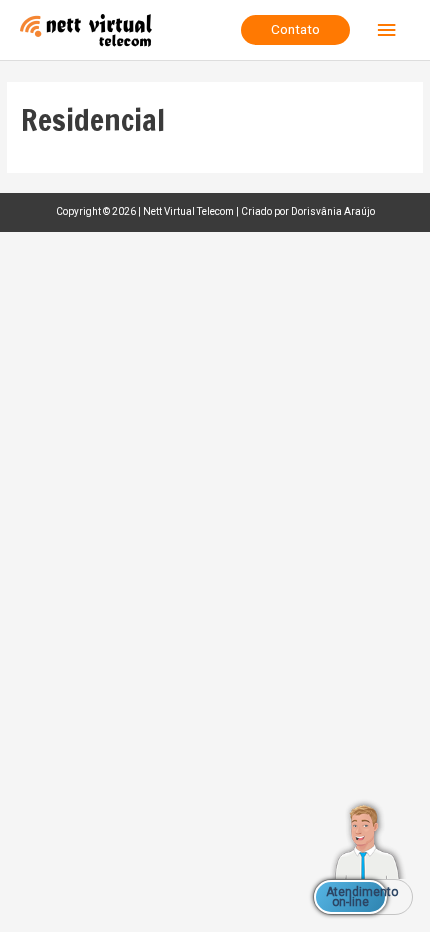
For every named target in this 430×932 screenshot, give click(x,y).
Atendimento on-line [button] (356, 897)
